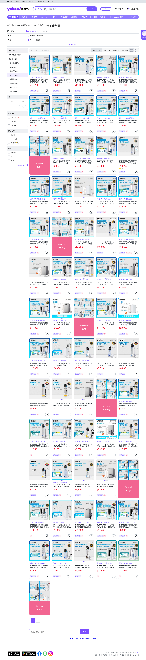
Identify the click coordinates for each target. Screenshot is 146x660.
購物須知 (113, 655)
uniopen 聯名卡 (119, 17)
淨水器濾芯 (13, 91)
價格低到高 (106, 50)
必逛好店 (83, 17)
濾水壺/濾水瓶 (14, 63)
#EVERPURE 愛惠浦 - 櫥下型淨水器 (83, 638)
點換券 (24, 17)
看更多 (102, 17)
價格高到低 (116, 50)
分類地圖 (136, 655)
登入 (106, 9)
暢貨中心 (44, 17)
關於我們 (105, 655)
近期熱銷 (125, 50)
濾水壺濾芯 (13, 67)
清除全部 (44, 31)
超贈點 (133, 17)
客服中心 (97, 655)
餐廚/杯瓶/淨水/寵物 (15, 55)
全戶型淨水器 (14, 87)
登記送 (34, 17)
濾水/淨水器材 (13, 59)
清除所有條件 (21, 165)
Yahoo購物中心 (18, 8)
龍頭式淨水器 (14, 83)
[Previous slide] (30, 65)
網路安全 (121, 655)
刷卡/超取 (93, 17)
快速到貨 (54, 17)
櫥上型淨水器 (14, 71)
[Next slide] (48, 65)
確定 (22, 107)
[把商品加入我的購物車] (47, 90)
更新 (137, 652)
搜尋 (84, 632)
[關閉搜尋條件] (45, 9)
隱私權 (129, 655)
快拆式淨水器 (14, 79)
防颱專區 (74, 17)
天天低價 (64, 17)
